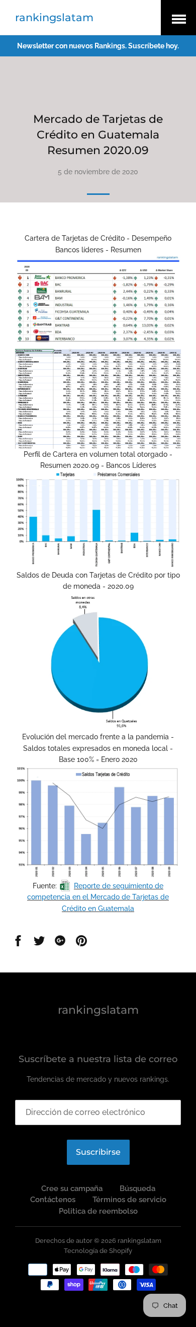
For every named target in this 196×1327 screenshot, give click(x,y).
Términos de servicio (129, 1199)
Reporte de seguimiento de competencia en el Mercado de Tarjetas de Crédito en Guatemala (98, 897)
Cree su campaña (72, 1188)
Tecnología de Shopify (98, 1250)
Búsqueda (137, 1188)
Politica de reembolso (98, 1211)
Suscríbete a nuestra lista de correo (98, 1059)
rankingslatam (54, 17)
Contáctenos (52, 1199)
